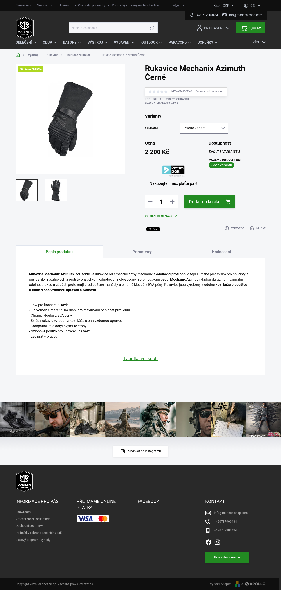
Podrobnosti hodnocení (209, 91)
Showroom (23, 5)
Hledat (152, 28)
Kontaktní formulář (227, 557)
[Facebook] (208, 541)
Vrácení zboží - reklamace (54, 5)
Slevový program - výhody (33, 540)
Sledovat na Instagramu (144, 451)
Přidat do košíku (204, 201)
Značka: (161, 103)
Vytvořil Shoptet (221, 584)
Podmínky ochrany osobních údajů (135, 5)
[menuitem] (26, 42)
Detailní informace (158, 215)
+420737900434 (225, 521)
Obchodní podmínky (91, 5)
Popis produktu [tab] (59, 251)
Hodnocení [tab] (221, 251)
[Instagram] (217, 541)
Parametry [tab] (142, 251)
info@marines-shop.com (231, 513)
